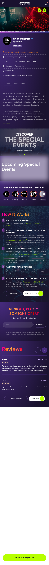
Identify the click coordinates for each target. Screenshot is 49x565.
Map (23, 83)
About (7, 83)
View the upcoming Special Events (18, 57)
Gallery (15, 83)
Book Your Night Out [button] (24, 558)
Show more (6, 124)
